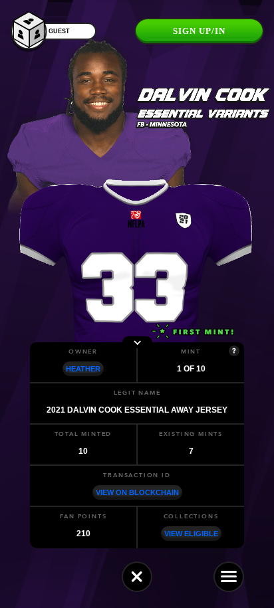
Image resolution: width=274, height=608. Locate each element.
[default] (137, 577)
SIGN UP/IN (199, 31)
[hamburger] (229, 577)
